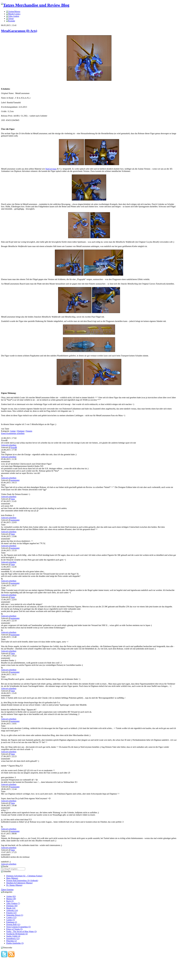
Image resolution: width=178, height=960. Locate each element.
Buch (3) (10, 901)
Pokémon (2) (11, 922)
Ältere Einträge (7, 889)
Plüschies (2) (11, 941)
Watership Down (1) (14, 915)
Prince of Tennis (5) (14, 929)
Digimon (20, 431)
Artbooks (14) (12, 910)
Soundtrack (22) (13, 938)
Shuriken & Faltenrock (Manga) (19, 883)
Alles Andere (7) (13, 903)
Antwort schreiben (8, 445)
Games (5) (10, 920)
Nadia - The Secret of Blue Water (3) (21, 931)
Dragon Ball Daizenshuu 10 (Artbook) (22, 880)
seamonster (15, 480)
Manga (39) (11, 899)
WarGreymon (51, 169)
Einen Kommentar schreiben (12, 433)
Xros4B (13, 447)
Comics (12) (11, 917)
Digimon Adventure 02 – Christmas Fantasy (24, 876)
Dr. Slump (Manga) (14, 885)
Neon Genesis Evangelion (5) (18, 927)
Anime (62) (11, 896)
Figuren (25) (11, 913)
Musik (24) (10, 908)
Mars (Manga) (12, 878)
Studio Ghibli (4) (13, 936)
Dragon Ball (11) (13, 924)
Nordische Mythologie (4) (17, 934)
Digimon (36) (11, 906)
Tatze (12, 499)
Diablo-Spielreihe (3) (15, 943)
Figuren (29, 431)
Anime (13, 431)
